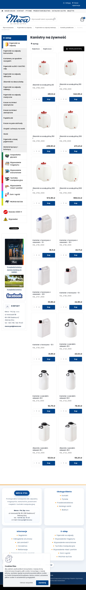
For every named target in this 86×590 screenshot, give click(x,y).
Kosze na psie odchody (13, 123)
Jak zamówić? (23, 542)
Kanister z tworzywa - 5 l (70, 293)
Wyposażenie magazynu (15, 163)
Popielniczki (8, 118)
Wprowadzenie (8, 28)
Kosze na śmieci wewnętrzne (10, 103)
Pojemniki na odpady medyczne (12, 96)
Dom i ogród (15, 194)
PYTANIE (29, 11)
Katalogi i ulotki (65, 506)
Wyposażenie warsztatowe (15, 171)
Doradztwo (22, 546)
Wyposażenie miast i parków (16, 186)
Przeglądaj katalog (14, 267)
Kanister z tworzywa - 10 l (43, 345)
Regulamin (22, 535)
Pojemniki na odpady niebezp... (46, 28)
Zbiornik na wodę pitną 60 (43, 85)
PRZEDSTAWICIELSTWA (41, 11)
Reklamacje (23, 549)
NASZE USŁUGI (10, 11)
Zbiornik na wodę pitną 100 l (70, 85)
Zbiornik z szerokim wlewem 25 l (67, 449)
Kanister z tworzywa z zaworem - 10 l (69, 241)
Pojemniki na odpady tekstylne (12, 75)
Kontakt (65, 495)
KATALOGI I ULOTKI (59, 11)
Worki (5, 134)
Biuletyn (65, 510)
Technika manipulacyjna (16, 179)
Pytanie (65, 499)
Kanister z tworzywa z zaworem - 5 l (42, 241)
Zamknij (42, 583)
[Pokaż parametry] (74, 48)
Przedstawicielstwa (65, 502)
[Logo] (16, 19)
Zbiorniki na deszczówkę (13, 82)
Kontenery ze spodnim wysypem (12, 59)
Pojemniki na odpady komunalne (12, 52)
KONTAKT (20, 11)
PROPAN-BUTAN (16, 202)
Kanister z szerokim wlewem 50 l (68, 397)
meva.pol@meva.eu (13, 326)
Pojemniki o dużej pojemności (10, 140)
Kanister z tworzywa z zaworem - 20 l (42, 293)
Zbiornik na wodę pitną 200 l (71, 137)
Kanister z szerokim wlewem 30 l (41, 397)
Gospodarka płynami (15, 156)
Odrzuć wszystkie (26, 583)
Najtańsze (36, 49)
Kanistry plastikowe (67, 28)
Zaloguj (68, 3)
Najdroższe (47, 49)
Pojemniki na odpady (24, 28)
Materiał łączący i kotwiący (10, 148)
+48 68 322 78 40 (23, 518)
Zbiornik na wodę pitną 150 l (43, 137)
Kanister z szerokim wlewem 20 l (68, 345)
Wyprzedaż (13, 219)
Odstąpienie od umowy (22, 539)
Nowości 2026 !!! (15, 212)
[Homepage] (2, 11)
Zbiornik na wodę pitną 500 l (71, 189)
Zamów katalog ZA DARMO (14, 271)
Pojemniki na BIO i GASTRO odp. (14, 67)
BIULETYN (70, 11)
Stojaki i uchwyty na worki (14, 129)
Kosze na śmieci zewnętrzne (10, 111)
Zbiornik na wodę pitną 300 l (44, 189)
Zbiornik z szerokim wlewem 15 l (40, 449)
